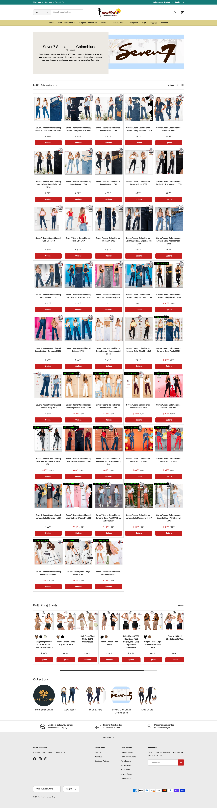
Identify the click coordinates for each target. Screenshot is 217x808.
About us (98, 757)
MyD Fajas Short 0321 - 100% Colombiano (87, 639)
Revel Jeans (126, 761)
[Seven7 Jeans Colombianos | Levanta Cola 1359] (48, 553)
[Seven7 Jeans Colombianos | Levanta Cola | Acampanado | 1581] (108, 439)
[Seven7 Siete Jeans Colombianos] (121, 695)
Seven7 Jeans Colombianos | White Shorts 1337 (108, 573)
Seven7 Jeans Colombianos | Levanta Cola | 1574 (138, 460)
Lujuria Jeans (95, 710)
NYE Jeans (125, 770)
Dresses (164, 23)
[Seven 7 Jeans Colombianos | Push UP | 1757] (78, 219)
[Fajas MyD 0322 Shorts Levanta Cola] (174, 621)
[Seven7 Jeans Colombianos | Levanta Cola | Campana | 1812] (139, 109)
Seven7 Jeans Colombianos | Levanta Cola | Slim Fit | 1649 (138, 349)
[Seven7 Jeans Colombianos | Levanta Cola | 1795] (108, 109)
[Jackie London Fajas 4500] (109, 621)
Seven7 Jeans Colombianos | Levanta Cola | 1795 (108, 129)
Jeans (103, 23)
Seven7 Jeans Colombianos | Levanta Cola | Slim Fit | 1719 (168, 296)
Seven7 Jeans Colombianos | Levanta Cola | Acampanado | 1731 (168, 241)
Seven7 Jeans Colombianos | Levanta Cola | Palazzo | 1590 (78, 460)
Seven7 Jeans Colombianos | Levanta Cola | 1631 (168, 406)
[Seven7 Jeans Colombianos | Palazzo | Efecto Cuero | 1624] (78, 386)
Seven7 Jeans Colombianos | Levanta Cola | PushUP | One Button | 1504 (108, 518)
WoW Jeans (70, 710)
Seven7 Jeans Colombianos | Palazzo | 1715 (78, 349)
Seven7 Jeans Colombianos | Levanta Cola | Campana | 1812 (139, 129)
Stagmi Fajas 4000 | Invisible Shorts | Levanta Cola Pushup (44, 644)
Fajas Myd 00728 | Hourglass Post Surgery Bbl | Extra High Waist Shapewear (131, 641)
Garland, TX (59, 2)
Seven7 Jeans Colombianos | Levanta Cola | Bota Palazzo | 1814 (48, 184)
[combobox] (58, 12)
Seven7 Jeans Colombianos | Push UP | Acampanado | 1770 (169, 183)
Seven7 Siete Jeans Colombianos (121, 711)
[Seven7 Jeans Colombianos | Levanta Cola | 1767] (139, 162)
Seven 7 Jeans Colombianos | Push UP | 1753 (48, 239)
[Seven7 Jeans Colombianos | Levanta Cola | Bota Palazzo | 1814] (48, 162)
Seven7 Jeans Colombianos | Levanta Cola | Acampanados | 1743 (139, 241)
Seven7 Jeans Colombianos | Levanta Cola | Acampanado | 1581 (108, 461)
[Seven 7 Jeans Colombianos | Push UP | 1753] (48, 219)
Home (51, 23)
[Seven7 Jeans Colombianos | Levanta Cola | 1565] (169, 439)
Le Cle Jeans (126, 778)
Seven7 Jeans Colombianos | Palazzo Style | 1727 (48, 296)
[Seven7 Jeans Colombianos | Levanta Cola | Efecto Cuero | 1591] (48, 439)
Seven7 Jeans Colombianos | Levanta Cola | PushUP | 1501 (78, 516)
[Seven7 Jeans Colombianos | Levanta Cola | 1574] (139, 439)
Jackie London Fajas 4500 (109, 643)
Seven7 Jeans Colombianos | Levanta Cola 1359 (48, 573)
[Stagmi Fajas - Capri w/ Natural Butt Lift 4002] (153, 621)
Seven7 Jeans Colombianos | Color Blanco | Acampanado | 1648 (108, 351)
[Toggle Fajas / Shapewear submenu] (74, 22)
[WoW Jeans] (69, 695)
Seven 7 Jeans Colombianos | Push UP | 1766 (108, 239)
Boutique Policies (102, 761)
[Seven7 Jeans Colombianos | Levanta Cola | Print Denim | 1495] (169, 496)
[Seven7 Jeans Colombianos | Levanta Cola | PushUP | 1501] (78, 496)
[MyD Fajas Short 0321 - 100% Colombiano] (87, 621)
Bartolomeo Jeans (44, 710)
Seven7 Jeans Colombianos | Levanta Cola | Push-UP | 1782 (48, 129)
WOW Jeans (126, 765)
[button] (182, 12)
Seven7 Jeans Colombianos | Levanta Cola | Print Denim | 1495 (168, 518)
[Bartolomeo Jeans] (44, 695)
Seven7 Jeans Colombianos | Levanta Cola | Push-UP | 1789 (78, 129)
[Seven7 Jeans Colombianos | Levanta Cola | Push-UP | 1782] (48, 109)
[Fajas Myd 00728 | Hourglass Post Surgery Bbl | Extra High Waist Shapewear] (131, 621)
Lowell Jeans (126, 774)
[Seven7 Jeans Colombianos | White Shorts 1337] (108, 553)
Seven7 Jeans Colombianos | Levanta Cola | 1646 (108, 406)
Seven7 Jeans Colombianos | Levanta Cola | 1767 (138, 183)
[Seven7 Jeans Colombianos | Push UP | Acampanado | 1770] (169, 162)
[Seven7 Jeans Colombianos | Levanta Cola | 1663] (48, 386)
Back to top (107, 737)
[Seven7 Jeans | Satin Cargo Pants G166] (78, 553)
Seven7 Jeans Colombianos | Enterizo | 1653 (168, 129)
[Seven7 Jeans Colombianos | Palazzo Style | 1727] (48, 276)
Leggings (153, 23)
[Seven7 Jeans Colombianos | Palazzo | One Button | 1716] (108, 276)
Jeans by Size (117, 23)
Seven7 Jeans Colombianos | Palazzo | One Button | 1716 (108, 296)
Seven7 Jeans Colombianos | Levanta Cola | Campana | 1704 (139, 296)
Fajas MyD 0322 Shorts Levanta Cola (174, 637)
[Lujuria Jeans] (95, 695)
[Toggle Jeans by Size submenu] (125, 22)
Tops (144, 23)
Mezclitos (41, 797)
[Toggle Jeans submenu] (107, 22)
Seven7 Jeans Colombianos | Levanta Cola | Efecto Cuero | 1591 (48, 461)
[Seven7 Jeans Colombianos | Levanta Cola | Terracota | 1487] (139, 496)
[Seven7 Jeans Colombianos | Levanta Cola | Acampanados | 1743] (139, 219)
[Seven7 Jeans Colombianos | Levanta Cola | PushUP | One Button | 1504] (108, 496)
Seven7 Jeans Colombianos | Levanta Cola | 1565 (168, 460)
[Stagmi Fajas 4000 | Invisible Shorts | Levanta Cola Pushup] (44, 621)
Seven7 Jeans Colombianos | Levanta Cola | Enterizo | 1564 (48, 516)
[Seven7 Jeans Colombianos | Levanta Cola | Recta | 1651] (169, 329)
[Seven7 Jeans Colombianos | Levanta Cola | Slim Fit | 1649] (139, 329)
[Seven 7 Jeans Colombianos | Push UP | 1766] (108, 219)
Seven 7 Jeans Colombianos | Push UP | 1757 (78, 239)
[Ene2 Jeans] (147, 695)
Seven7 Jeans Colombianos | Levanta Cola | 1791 (108, 183)
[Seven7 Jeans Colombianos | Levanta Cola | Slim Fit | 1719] (169, 276)
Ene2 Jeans (147, 710)
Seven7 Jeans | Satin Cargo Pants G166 (78, 573)
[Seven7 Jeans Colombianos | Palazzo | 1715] (78, 329)
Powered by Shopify (50, 797)
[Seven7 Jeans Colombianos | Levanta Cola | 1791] (108, 162)
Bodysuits (134, 23)
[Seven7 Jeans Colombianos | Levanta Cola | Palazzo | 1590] (78, 439)
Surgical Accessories (88, 23)
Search (98, 752)
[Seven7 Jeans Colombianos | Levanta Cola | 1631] (169, 386)
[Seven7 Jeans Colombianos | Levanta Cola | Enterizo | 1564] (48, 496)
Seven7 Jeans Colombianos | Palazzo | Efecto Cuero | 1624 (78, 406)
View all (181, 605)
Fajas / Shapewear (65, 23)
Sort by (36, 85)
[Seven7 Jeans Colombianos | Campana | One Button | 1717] (78, 276)
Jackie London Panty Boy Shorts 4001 (66, 643)
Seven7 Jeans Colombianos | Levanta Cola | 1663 (48, 406)
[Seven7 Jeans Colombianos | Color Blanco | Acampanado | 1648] (108, 329)
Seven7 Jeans (127, 752)
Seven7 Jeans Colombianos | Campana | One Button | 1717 (78, 296)
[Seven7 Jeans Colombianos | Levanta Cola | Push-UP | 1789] (78, 109)
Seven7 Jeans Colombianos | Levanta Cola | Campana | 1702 (48, 349)
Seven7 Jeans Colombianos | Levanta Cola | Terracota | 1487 (139, 516)
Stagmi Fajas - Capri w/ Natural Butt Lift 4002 (152, 644)
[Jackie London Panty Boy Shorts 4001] (66, 621)
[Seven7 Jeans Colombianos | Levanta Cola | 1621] (139, 386)
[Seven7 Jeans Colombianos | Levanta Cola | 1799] (78, 162)
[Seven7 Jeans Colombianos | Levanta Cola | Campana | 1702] (48, 329)
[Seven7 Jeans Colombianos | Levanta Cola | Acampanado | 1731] (169, 219)
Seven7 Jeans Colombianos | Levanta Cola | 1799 (78, 183)
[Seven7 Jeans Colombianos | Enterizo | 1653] (169, 109)
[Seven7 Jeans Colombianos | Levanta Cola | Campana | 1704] (139, 276)
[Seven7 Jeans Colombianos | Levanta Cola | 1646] (108, 386)
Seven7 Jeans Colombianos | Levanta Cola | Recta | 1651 (168, 349)
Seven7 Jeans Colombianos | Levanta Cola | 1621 (138, 406)
